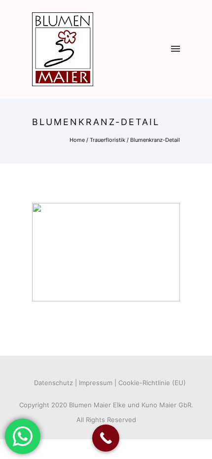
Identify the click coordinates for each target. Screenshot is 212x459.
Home (77, 139)
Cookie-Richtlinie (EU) (152, 383)
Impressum (95, 383)
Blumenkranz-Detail (155, 139)
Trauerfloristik (107, 139)
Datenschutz (53, 383)
